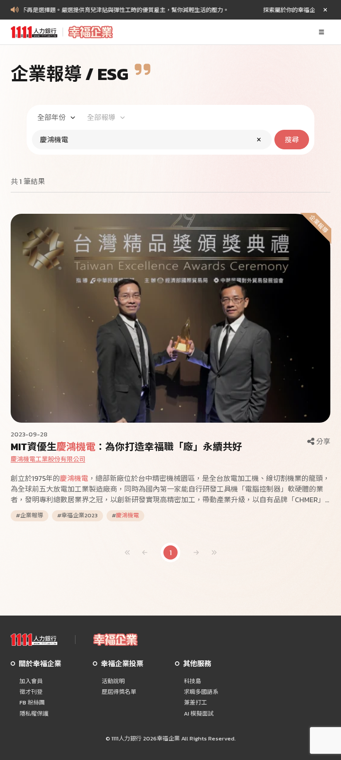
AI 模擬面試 (199, 713)
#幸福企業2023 (77, 515)
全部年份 (51, 117)
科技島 (192, 681)
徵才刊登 (31, 692)
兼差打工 (195, 702)
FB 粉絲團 (32, 702)
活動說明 (113, 681)
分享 (323, 441)
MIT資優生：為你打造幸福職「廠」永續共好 (126, 447)
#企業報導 (29, 515)
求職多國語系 (201, 692)
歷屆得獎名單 (119, 692)
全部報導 (101, 117)
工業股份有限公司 (48, 459)
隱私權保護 (34, 713)
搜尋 (292, 139)
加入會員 (31, 681)
